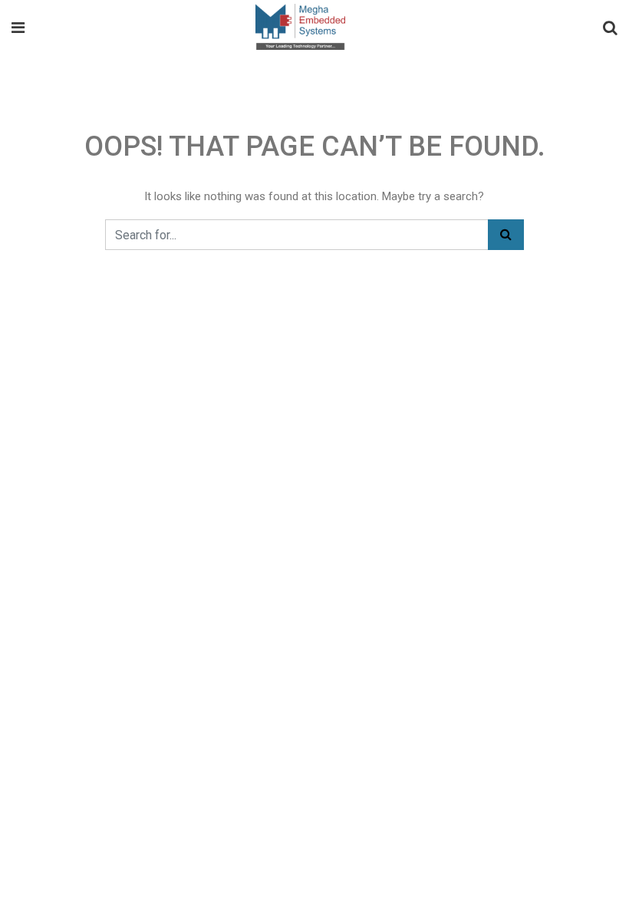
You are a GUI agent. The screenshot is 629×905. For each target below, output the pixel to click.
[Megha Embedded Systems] (300, 28)
